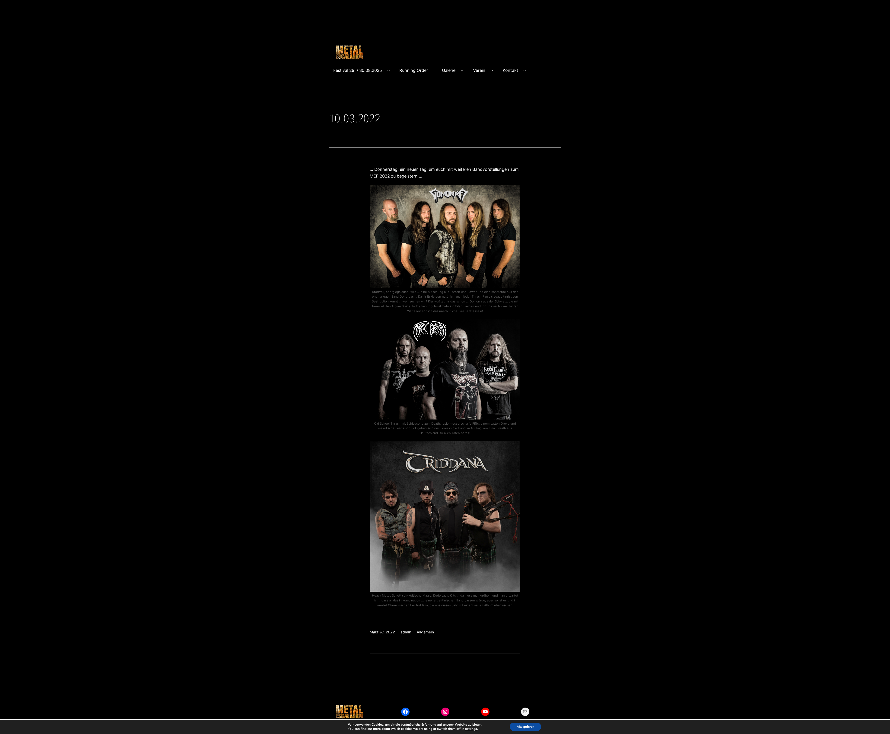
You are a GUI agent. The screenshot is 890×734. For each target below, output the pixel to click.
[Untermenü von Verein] (491, 70)
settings (471, 729)
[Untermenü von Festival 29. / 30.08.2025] (388, 70)
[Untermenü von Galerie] (462, 70)
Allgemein (425, 632)
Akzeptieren (525, 726)
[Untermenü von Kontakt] (524, 70)
